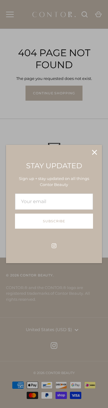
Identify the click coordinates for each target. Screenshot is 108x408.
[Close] (94, 152)
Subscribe (54, 221)
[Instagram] (54, 245)
